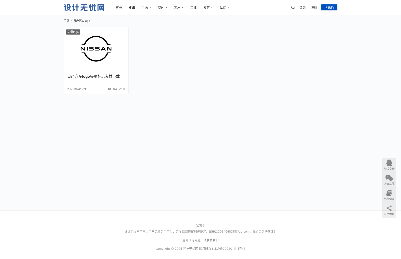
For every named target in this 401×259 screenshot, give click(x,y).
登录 (302, 7)
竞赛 (223, 7)
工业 (193, 7)
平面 (145, 7)
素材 (206, 7)
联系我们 (213, 240)
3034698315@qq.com (233, 231)
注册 (314, 7)
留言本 (200, 225)
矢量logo (73, 32)
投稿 (330, 7)
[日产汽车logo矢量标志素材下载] (96, 48)
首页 (119, 7)
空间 (161, 7)
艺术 (177, 7)
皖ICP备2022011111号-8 (228, 248)
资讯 (132, 7)
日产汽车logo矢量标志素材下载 (93, 76)
